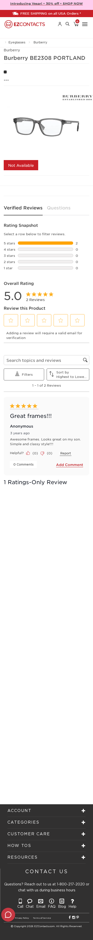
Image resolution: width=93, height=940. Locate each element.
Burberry (40, 42)
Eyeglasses (16, 42)
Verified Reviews (23, 207)
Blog (62, 906)
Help (72, 906)
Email (40, 906)
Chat (30, 906)
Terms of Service (42, 918)
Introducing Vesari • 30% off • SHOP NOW (46, 3)
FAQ (52, 906)
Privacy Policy (22, 918)
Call (20, 906)
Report (65, 453)
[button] (11, 320)
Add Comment (69, 465)
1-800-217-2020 (71, 884)
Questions (59, 207)
